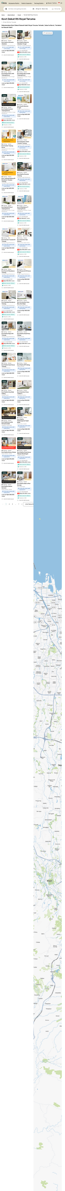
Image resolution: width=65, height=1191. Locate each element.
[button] (51, 3)
